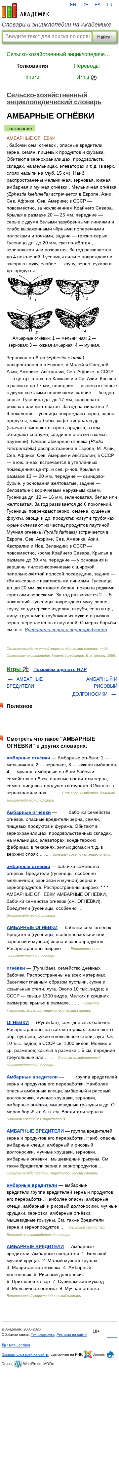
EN (73, 5)
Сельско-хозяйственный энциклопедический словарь (59, 54)
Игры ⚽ (86, 77)
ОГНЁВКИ (18, 1022)
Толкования (32, 66)
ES (97, 5)
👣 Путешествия (16, 1345)
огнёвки (16, 968)
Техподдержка (43, 1334)
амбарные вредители (32, 1185)
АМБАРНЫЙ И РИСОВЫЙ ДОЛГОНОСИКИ (94, 686)
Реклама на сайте (72, 1334)
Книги (32, 77)
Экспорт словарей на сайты (25, 1354)
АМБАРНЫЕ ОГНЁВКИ (32, 927)
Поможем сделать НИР (60, 669)
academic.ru (25, 10)
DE (85, 5)
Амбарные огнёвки (29, 812)
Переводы (87, 66)
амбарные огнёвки (28, 757)
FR (109, 5)
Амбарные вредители (32, 1076)
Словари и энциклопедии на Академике (56, 24)
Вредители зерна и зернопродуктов (66, 629)
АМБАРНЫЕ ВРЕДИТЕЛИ (35, 1131)
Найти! (104, 37)
